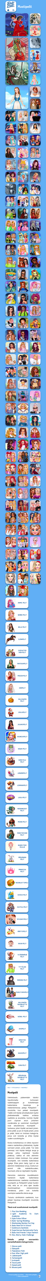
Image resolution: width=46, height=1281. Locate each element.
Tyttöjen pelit (16, 1087)
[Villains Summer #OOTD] (23, 262)
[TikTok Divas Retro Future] (35, 237)
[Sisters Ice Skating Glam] (10, 201)
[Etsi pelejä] (13, 10)
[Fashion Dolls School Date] (35, 456)
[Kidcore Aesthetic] (10, 456)
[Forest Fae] (35, 18)
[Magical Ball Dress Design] (35, 493)
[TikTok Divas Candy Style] (35, 310)
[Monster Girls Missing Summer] (23, 237)
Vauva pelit (16, 1262)
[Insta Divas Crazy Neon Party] (23, 310)
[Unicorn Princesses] (35, 396)
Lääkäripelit (16, 1255)
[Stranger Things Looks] (10, 408)
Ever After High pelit (20, 1253)
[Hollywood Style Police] (35, 176)
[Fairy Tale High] (35, 43)
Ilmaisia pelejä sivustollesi (16, 1274)
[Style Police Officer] (10, 116)
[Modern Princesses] (35, 140)
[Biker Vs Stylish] (10, 481)
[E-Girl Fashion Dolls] (10, 469)
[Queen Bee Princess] (35, 274)
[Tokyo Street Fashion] (35, 469)
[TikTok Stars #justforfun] (23, 298)
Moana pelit (17, 1267)
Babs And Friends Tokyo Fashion (25, 1232)
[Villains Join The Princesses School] (23, 286)
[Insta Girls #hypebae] (10, 383)
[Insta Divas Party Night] (35, 408)
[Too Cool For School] (10, 176)
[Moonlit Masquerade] (16, 73)
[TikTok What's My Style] (23, 420)
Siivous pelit (17, 1246)
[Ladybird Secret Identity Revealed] (35, 55)
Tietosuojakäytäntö (23, 1276)
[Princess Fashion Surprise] (35, 542)
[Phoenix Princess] (35, 323)
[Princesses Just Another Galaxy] (23, 456)
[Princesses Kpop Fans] (10, 505)
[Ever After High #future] (10, 298)
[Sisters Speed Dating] (23, 201)
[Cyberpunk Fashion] (10, 189)
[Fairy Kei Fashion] (35, 286)
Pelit (9, 1087)
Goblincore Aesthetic (20, 1228)
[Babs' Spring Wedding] (23, 116)
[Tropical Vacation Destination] (23, 152)
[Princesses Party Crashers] (23, 481)
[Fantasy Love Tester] (10, 274)
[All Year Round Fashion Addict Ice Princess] (35, 481)
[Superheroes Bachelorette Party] (35, 128)
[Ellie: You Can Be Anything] (35, 201)
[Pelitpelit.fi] (8, 10)
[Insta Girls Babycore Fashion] (23, 347)
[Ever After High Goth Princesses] (35, 335)
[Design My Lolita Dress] (23, 371)
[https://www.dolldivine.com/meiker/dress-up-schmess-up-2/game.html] (16, 49)
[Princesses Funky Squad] (23, 529)
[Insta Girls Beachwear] (35, 371)
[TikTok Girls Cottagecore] (10, 396)
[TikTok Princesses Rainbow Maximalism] (23, 383)
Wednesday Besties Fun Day (23, 1223)
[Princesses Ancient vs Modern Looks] (23, 554)
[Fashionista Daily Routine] (23, 432)
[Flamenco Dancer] (16, 24)
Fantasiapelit (17, 1258)
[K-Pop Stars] (35, 444)
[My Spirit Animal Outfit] (10, 420)
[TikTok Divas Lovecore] (10, 310)
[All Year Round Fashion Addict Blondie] (23, 408)
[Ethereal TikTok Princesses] (10, 359)
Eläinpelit (15, 1248)
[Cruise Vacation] (10, 493)
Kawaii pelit (16, 1265)
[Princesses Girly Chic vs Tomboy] (35, 505)
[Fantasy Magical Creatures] (23, 213)
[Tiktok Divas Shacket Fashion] (23, 323)
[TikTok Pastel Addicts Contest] (35, 420)
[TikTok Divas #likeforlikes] (23, 274)
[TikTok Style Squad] (10, 371)
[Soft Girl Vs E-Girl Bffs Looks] (23, 493)
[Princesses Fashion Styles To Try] (23, 566)
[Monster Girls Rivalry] (10, 213)
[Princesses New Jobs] (10, 578)
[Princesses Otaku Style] (23, 542)
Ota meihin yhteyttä (31, 1274)
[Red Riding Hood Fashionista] (35, 554)
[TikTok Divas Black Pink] (23, 225)
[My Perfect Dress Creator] (10, 164)
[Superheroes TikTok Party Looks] (35, 249)
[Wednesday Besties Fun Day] (35, 116)
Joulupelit (16, 1260)
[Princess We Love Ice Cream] (10, 554)
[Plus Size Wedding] (35, 91)
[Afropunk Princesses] (35, 298)
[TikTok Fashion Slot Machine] (35, 164)
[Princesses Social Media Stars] (23, 517)
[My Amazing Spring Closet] (10, 566)
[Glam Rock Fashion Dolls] (10, 444)
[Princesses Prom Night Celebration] (35, 517)
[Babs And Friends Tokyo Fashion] (10, 140)
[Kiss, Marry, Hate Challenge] (23, 140)
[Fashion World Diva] (23, 396)
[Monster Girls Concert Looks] (35, 225)
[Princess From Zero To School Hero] (10, 529)
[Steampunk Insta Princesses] (23, 359)
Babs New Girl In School (21, 1225)
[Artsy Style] (23, 469)
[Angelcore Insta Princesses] (35, 359)
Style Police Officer (19, 1218)
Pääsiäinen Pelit (18, 1251)
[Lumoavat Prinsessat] (10, 286)
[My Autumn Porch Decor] (23, 578)
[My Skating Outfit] (35, 432)
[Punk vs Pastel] (10, 249)
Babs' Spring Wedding (21, 1221)
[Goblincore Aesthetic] (23, 128)
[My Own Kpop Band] (35, 189)
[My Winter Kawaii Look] (10, 323)
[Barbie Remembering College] (23, 590)
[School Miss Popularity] (23, 189)
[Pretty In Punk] (23, 335)
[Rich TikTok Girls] (35, 213)
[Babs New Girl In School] (10, 128)
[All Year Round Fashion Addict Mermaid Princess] (23, 444)
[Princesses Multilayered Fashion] (23, 505)
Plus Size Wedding (19, 1211)
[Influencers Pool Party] (23, 249)
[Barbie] (35, 79)
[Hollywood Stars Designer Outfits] (10, 237)
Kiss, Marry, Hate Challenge (23, 1235)
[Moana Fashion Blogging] (10, 590)
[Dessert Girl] (35, 30)
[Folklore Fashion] (16, 97)
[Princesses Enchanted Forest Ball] (35, 529)
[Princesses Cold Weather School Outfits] (10, 517)
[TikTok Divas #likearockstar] (35, 262)
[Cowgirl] (35, 67)
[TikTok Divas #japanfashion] (23, 176)
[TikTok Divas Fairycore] (10, 152)
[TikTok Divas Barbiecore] (10, 225)
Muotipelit (24, 1087)
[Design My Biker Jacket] (35, 383)
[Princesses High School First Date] (10, 542)
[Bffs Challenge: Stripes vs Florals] (35, 578)
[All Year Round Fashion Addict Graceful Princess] (10, 432)
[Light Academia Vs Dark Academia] (35, 103)
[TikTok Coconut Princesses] (10, 347)
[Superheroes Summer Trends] (10, 262)
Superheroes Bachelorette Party (25, 1230)
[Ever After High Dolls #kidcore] (23, 164)
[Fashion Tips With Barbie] (35, 566)
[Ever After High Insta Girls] (35, 347)
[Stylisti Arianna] (10, 335)
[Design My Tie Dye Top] (35, 152)
